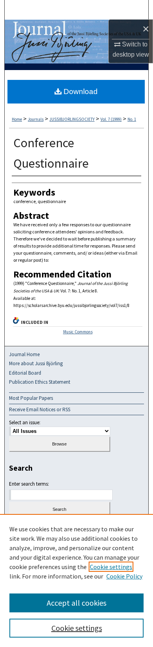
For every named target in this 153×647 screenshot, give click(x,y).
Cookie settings (111, 567)
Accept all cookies (76, 603)
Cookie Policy (124, 576)
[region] (76, 580)
